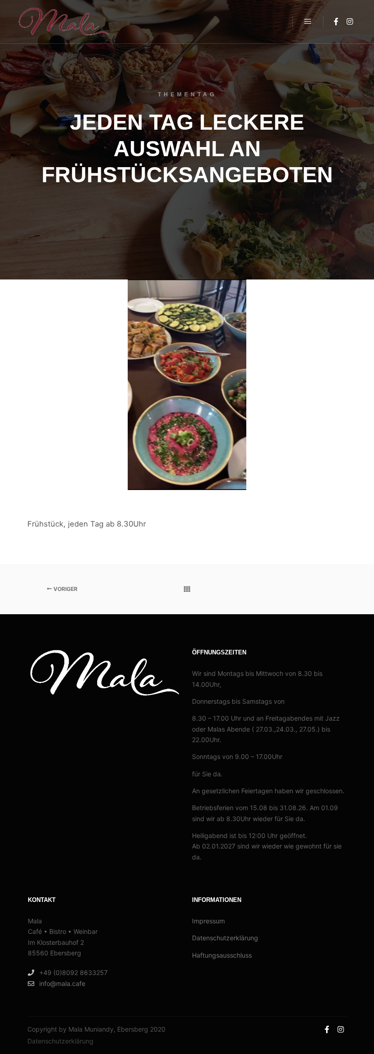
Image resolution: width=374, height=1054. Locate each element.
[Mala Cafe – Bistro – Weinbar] (63, 21)
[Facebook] (336, 21)
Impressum (208, 921)
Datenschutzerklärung (225, 938)
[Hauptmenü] (308, 21)
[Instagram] (350, 21)
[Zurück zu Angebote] (187, 589)
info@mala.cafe (62, 983)
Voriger (65, 588)
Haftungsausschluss (222, 955)
